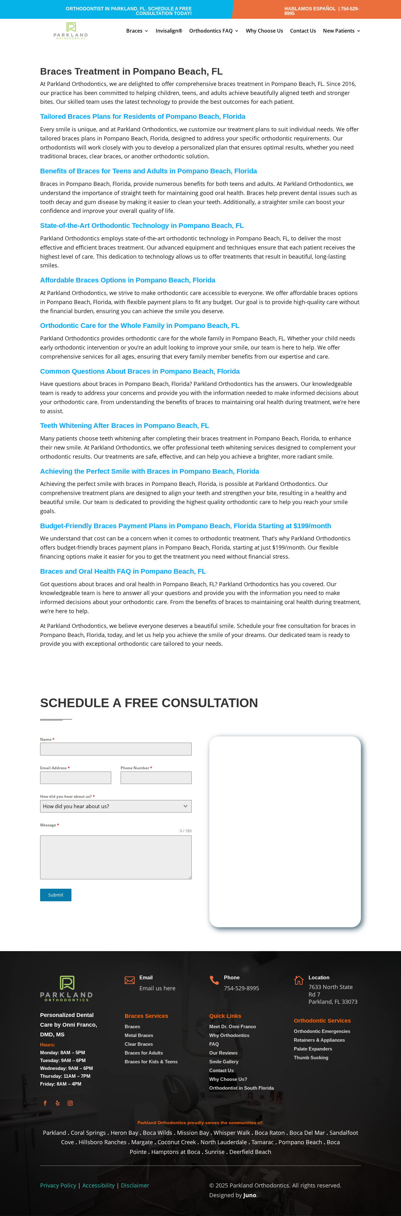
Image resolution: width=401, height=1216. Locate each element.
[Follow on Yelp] (58, 1103)
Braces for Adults (144, 1052)
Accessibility (98, 1185)
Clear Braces (139, 1044)
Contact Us (303, 30)
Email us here (157, 988)
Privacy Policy (58, 1185)
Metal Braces (139, 1035)
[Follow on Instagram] (70, 1103)
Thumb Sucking (311, 1057)
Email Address (55, 768)
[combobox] (116, 806)
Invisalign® (169, 30)
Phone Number (136, 768)
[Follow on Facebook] (45, 1103)
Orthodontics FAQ (211, 30)
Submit (55, 895)
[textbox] (110, 806)
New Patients (339, 30)
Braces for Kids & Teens (151, 1061)
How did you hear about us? (67, 796)
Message (49, 825)
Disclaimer (135, 1185)
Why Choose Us (264, 30)
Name (47, 739)
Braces (134, 30)
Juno (249, 1195)
